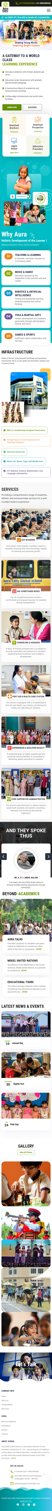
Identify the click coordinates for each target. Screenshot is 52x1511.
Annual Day (17, 1043)
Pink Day (14, 1124)
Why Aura (5, 1409)
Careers (4, 1430)
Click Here (38, 153)
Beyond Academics (8, 1422)
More (39, 949)
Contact (4, 1434)
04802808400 (33, 1471)
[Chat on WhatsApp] (34, 1505)
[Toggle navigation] (49, 10)
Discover (32, 107)
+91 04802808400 (43, 3)
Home (3, 1396)
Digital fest (18, 1083)
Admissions (5, 1426)
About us (4, 1400)
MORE (13, 1458)
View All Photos (26, 1152)
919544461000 (20, 1471)
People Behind (6, 1405)
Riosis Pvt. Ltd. (26, 1501)
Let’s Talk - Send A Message (24, 1369)
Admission (12, 107)
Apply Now (14, 153)
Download (14, 132)
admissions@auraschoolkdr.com (27, 1484)
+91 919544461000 (26, 3)
